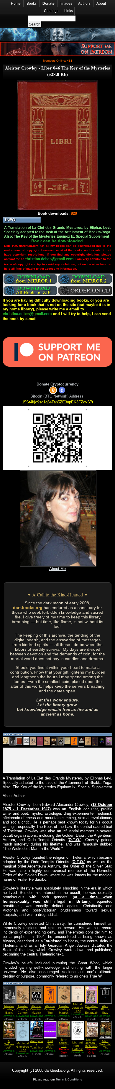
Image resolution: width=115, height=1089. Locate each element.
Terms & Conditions (69, 1079)
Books (32, 3)
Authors (84, 3)
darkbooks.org (27, 607)
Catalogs (51, 11)
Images (66, 3)
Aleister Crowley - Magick (36, 1009)
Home (16, 3)
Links (68, 11)
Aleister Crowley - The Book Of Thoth (50, 1013)
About (101, 3)
